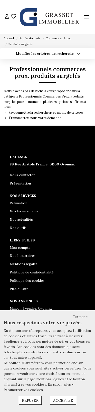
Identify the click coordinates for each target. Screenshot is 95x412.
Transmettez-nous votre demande (35, 118)
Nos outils (18, 228)
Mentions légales (24, 264)
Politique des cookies (27, 280)
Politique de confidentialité (32, 272)
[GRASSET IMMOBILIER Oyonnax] (49, 17)
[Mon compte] (7, 17)
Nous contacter (22, 175)
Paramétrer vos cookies (23, 390)
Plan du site (19, 289)
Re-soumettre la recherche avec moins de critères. (46, 112)
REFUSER (30, 400)
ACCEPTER (63, 400)
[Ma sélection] (13, 17)
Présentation (20, 183)
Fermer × (80, 316)
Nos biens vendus (24, 211)
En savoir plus (60, 384)
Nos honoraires (23, 255)
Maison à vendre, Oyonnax (31, 308)
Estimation (18, 203)
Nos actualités (21, 219)
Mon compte (20, 247)
